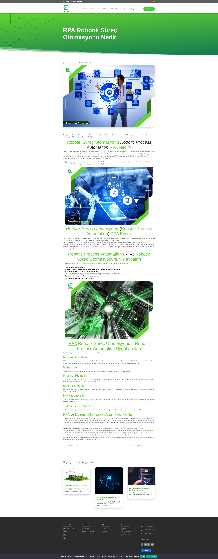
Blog (132, 9)
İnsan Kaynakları (106, 528)
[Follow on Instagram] (152, 544)
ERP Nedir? (124, 530)
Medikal (65, 531)
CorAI (100, 9)
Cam (64, 537)
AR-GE (103, 530)
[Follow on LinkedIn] (148, 544)
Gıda (64, 532)
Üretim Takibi (85, 528)
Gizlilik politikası (151, 556)
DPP (104, 9)
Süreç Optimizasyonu (87, 532)
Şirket (125, 9)
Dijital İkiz (110, 9)
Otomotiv (65, 530)
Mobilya (65, 535)
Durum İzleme (85, 530)
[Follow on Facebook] (142, 544)
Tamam (143, 556)
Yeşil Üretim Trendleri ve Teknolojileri (76, 485)
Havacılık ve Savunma (68, 528)
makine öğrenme (115, 154)
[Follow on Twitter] (145, 544)
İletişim (138, 9)
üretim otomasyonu (146, 430)
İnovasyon (104, 531)
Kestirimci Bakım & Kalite (88, 531)
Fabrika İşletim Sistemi (89, 9)
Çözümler (118, 9)
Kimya (64, 534)
